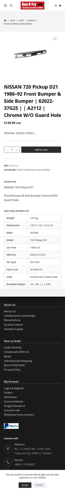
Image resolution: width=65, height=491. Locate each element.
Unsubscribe (12, 410)
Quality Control (13, 324)
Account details (13, 401)
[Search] (11, 5)
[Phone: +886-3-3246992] (8, 462)
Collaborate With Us (16, 352)
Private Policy (12, 369)
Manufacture (12, 320)
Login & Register (14, 388)
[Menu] (5, 5)
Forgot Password (14, 406)
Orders (8, 392)
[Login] (56, 5)
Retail (7, 356)
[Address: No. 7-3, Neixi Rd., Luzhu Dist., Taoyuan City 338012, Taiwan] (8, 449)
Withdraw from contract (19, 414)
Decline (39, 485)
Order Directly (13, 347)
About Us (10, 311)
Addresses (10, 397)
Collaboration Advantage (19, 315)
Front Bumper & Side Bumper (33, 169)
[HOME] (5, 20)
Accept (25, 485)
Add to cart (41, 149)
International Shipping (18, 361)
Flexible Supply (13, 329)
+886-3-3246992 (24, 464)
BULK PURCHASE (14, 365)
